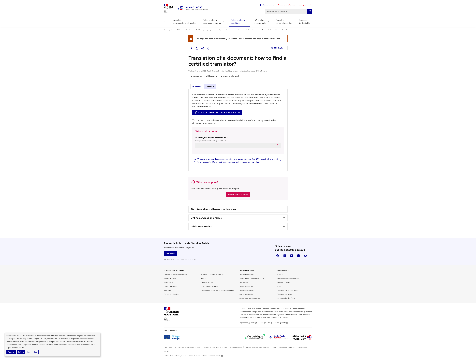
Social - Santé (168, 282)
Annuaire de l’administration (284, 21)
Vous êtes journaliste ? (285, 294)
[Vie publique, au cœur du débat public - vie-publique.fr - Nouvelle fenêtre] (255, 337)
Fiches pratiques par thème (238, 21)
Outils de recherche (246, 290)
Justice (203, 278)
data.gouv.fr (280, 323)
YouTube (305, 255)
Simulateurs (243, 282)
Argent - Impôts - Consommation (212, 274)
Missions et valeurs (283, 282)
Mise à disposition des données (288, 278)
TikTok (284, 255)
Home (166, 30)
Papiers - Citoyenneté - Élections (175, 274)
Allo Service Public (246, 294)
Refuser (21, 352)
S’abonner (170, 253)
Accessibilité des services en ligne (215, 347)
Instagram (298, 255)
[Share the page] (202, 48)
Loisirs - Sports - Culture (209, 286)
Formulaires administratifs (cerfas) (251, 278)
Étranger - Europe (207, 282)
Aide (279, 286)
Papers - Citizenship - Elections (182, 30)
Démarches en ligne (246, 274)
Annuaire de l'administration (249, 298)
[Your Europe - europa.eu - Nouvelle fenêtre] (173, 337)
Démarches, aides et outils (260, 21)
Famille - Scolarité (170, 278)
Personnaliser (32, 352)
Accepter (11, 352)
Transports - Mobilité (171, 294)
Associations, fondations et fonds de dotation (217, 290)
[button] (208, 48)
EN (279, 48)
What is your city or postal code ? (211, 139)
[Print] (197, 48)
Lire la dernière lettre (171, 259)
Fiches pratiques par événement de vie (212, 21)
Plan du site (168, 347)
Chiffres (280, 274)
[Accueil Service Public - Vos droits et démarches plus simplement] (193, 10)
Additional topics (201, 226)
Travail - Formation (170, 286)
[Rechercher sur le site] (309, 11)
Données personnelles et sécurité (257, 347)
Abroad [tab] (210, 86)
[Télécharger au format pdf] (191, 48)
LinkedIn (291, 255)
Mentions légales (236, 347)
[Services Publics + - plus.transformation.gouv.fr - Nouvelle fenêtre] (302, 337)
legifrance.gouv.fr (246, 323)
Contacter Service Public (304, 21)
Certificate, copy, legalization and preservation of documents (218, 30)
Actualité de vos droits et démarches (184, 21)
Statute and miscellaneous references (213, 209)
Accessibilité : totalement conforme (187, 347)
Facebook (277, 255)
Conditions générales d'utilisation (283, 347)
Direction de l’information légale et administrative (275, 314)
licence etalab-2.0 (214, 356)
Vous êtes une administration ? (288, 290)
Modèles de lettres (246, 286)
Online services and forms (206, 218)
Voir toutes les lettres (188, 259)
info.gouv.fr (265, 323)
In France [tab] (196, 86)
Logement (167, 290)
